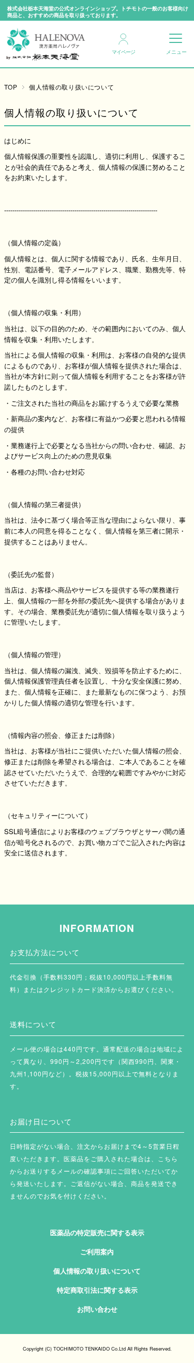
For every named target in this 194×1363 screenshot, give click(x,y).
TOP (11, 86)
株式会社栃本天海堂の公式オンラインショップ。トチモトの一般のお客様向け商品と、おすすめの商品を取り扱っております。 (97, 12)
